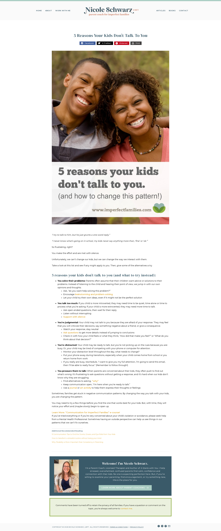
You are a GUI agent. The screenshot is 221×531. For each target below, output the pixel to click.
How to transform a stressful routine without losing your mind (76, 438)
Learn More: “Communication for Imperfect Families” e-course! (86, 412)
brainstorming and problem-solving (94, 294)
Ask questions (71, 332)
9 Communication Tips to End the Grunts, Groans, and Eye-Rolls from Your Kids (83, 434)
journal (73, 388)
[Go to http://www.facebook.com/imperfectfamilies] (159, 526)
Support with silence (74, 317)
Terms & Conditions (119, 527)
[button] (125, 488)
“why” (95, 381)
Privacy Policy (137, 527)
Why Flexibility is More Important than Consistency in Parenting (77, 442)
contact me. (127, 508)
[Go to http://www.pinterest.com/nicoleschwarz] (165, 526)
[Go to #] (169, 526)
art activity (85, 388)
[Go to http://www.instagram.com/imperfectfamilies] (162, 526)
